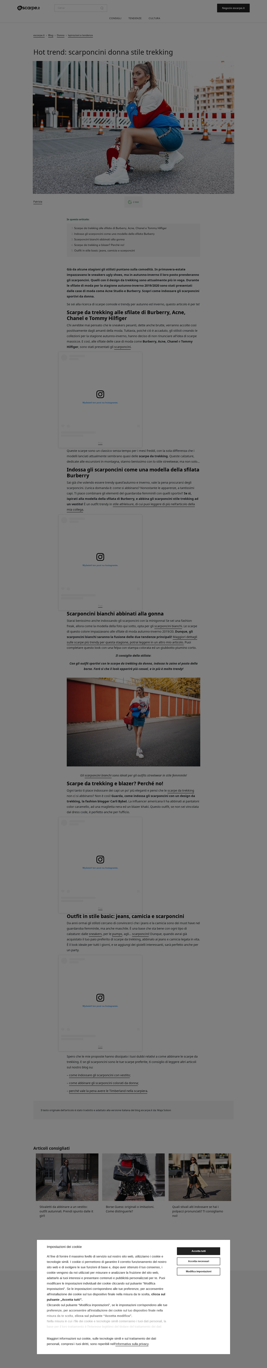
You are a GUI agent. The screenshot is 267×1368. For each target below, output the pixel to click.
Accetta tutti (199, 1251)
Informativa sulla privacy (131, 1344)
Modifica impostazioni (198, 1271)
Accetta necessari (198, 1261)
